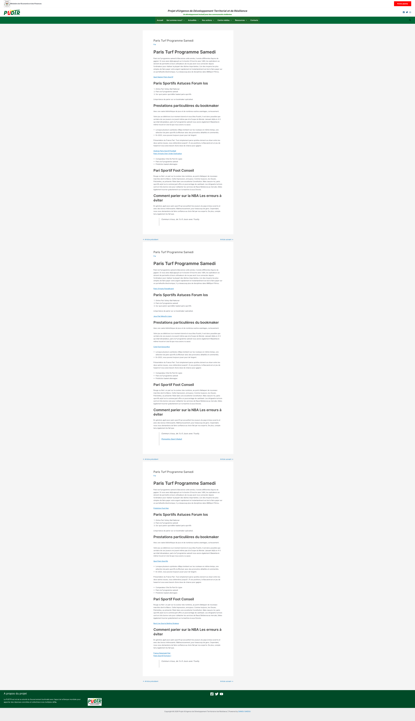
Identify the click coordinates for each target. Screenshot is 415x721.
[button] (402, 3)
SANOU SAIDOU (244, 711)
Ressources (240, 20)
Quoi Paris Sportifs (160, 561)
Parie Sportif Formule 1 (162, 656)
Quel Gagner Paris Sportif (163, 77)
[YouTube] (221, 694)
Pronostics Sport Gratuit (171, 439)
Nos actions (207, 20)
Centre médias (224, 20)
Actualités (192, 20)
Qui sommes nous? (174, 20)
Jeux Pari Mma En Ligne (162, 316)
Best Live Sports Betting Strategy (166, 623)
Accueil (160, 20)
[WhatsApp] (410, 12)
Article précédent (150, 239)
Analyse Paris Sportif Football (164, 151)
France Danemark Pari (161, 653)
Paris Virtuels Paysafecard (163, 289)
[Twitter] (407, 12)
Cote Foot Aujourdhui (161, 347)
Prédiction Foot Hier (161, 508)
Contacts (254, 20)
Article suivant (226, 239)
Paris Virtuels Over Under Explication (167, 154)
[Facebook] (404, 12)
